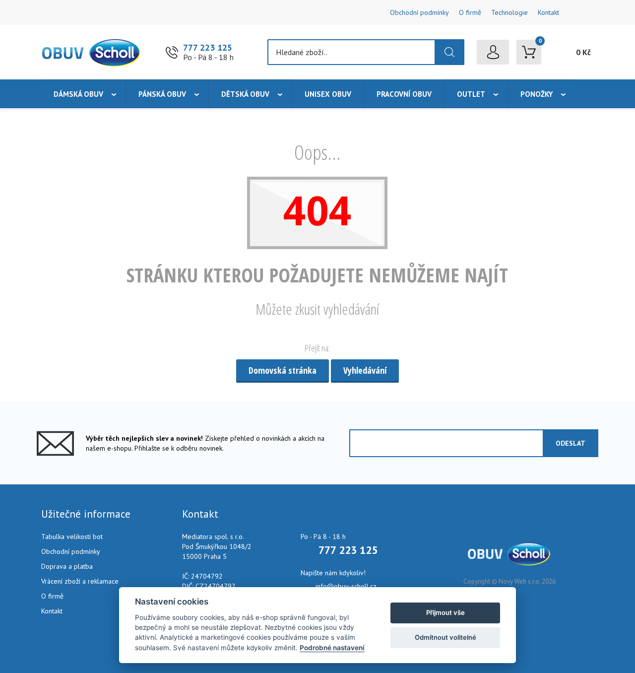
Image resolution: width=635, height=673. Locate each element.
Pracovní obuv (404, 94)
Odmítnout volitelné (445, 637)
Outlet (471, 94)
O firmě (470, 12)
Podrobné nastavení (332, 648)
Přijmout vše (445, 612)
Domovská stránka (283, 370)
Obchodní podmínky (419, 12)
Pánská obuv (162, 94)
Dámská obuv (78, 94)
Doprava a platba (67, 566)
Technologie (509, 12)
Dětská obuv (245, 94)
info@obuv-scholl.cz (346, 586)
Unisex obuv (328, 94)
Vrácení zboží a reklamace (80, 581)
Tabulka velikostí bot (72, 536)
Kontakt (548, 12)
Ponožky (536, 94)
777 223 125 (207, 47)
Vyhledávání (364, 370)
